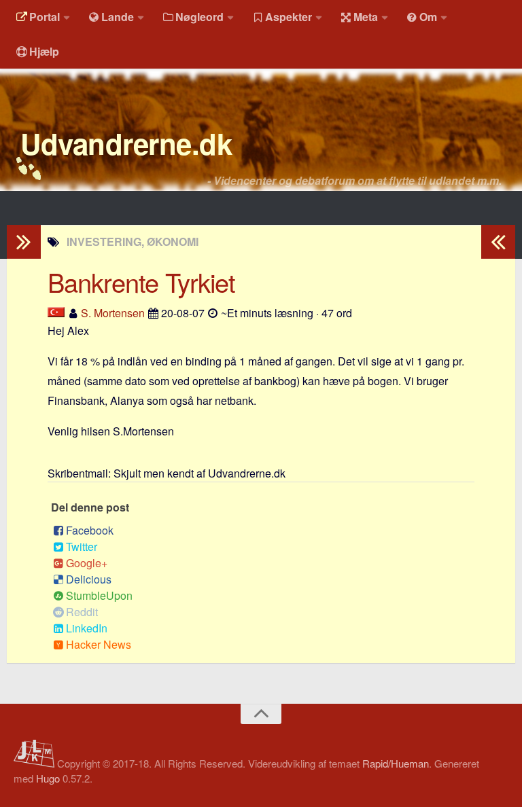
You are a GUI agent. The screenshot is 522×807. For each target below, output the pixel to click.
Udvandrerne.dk (126, 143)
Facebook (90, 530)
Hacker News (98, 644)
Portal (44, 16)
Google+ (86, 563)
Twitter (81, 546)
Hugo (48, 778)
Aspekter (288, 16)
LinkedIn (86, 628)
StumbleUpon (99, 595)
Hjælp (44, 51)
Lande (117, 16)
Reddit (82, 612)
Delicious (88, 579)
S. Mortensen (113, 313)
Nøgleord (199, 16)
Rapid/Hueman (395, 763)
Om (428, 16)
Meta (365, 16)
